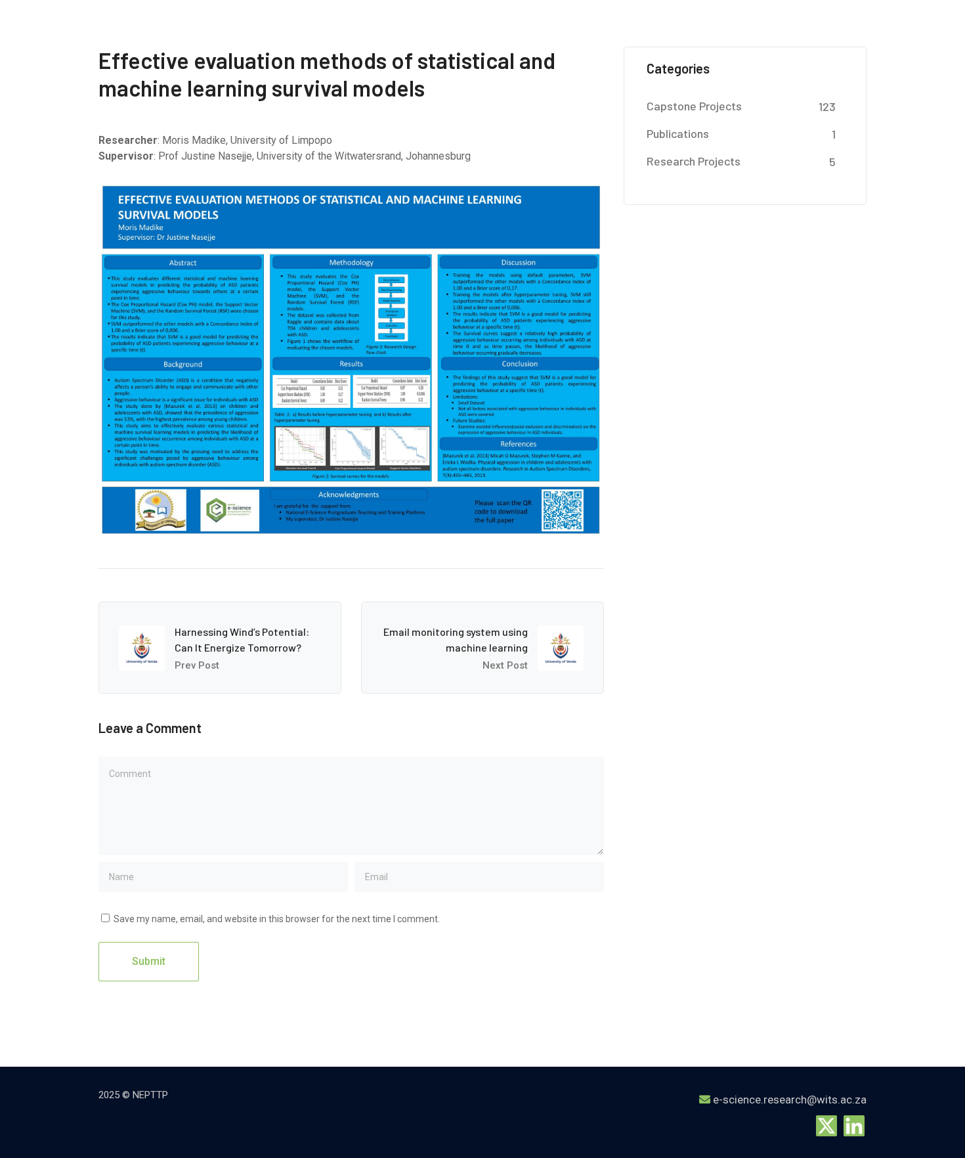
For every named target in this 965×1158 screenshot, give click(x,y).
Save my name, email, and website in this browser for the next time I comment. (277, 919)
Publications (678, 133)
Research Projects (693, 161)
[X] (826, 1125)
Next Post (505, 665)
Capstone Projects (694, 106)
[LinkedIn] (854, 1125)
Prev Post (197, 665)
